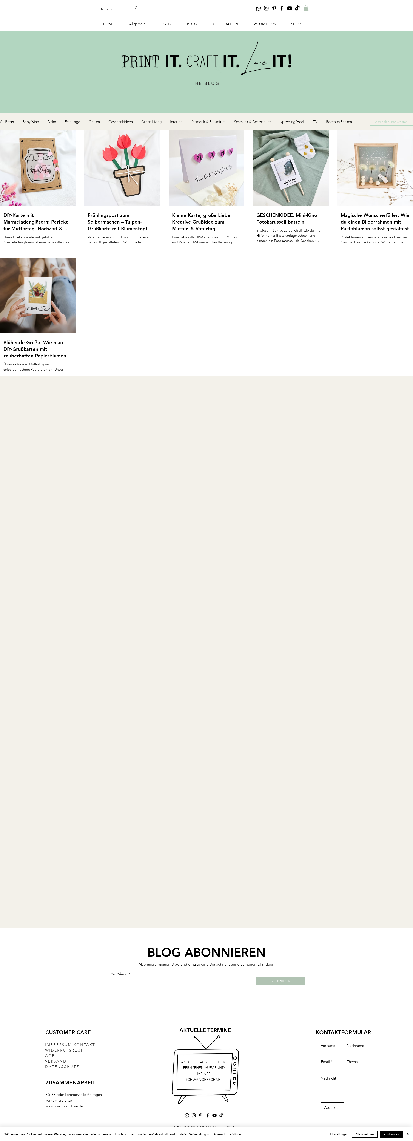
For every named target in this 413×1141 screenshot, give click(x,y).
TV (315, 122)
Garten (94, 122)
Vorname (328, 1045)
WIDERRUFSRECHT (66, 1050)
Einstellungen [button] (339, 1134)
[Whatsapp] (259, 8)
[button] (306, 8)
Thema (352, 1062)
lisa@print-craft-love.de (64, 1106)
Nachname (355, 1045)
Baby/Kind (30, 122)
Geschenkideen (120, 122)
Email (325, 1062)
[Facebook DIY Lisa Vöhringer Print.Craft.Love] (282, 8)
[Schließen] (407, 1134)
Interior (176, 122)
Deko (52, 122)
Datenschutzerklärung (228, 1134)
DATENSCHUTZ (62, 1066)
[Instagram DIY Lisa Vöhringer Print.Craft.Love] (266, 8)
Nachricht (328, 1078)
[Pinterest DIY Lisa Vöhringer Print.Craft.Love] (274, 8)
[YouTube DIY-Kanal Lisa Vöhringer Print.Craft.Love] (290, 8)
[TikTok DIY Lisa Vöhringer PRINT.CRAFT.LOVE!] (297, 8)
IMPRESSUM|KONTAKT (70, 1045)
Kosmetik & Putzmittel (207, 122)
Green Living (151, 122)
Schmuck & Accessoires (252, 122)
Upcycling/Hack (292, 122)
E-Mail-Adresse (118, 973)
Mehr (330, 122)
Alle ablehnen (364, 1134)
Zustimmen (391, 1134)
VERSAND (56, 1061)
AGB (50, 1056)
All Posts (7, 122)
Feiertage (72, 122)
